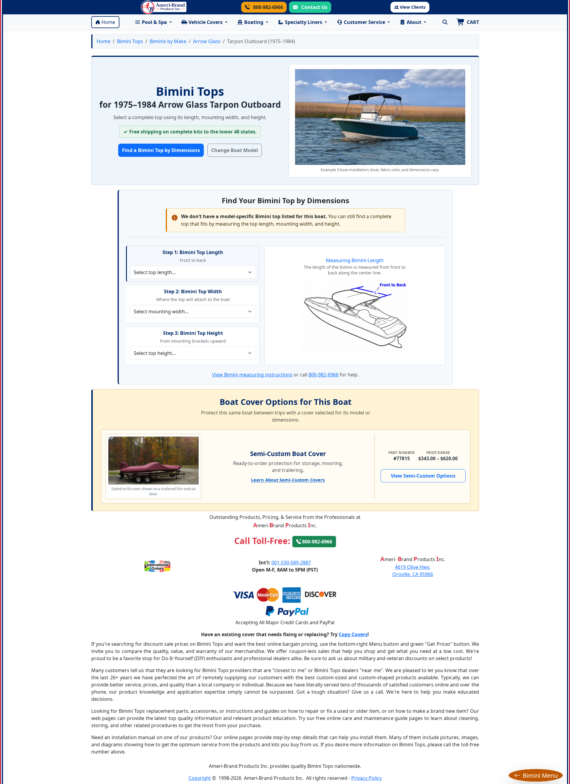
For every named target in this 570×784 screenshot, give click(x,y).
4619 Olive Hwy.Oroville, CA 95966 (412, 571)
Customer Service (364, 22)
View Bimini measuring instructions (252, 374)
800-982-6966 (267, 7)
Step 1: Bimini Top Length (192, 252)
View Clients (412, 7)
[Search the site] (445, 22)
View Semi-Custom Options (423, 475)
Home (108, 22)
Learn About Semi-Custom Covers (288, 480)
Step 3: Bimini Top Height (193, 333)
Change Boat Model (234, 150)
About (413, 22)
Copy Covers (353, 634)
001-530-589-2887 (291, 562)
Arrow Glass (207, 41)
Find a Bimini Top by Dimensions (161, 150)
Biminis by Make (168, 41)
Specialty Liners (303, 22)
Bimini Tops (130, 41)
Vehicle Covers (205, 22)
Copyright (200, 778)
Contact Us (313, 7)
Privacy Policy (366, 778)
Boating (254, 22)
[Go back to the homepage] (164, 7)
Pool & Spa (154, 22)
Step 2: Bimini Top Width (193, 291)
